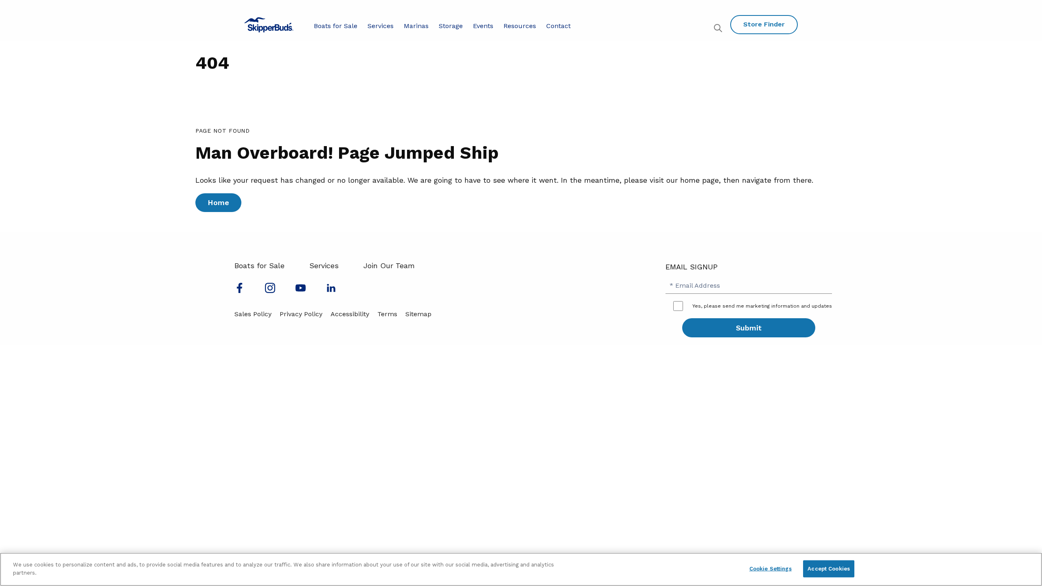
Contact (558, 26)
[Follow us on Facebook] (239, 290)
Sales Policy (252, 314)
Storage (451, 26)
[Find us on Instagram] (270, 290)
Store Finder (764, 24)
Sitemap (418, 314)
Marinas (416, 26)
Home (218, 202)
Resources (519, 26)
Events (483, 26)
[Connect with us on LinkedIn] (331, 290)
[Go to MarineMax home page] (268, 25)
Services (381, 26)
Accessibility (350, 314)
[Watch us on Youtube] (301, 290)
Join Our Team (389, 265)
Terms (387, 314)
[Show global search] (719, 29)
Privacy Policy (301, 314)
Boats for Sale (335, 26)
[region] (521, 569)
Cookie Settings (770, 569)
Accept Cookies (829, 569)
